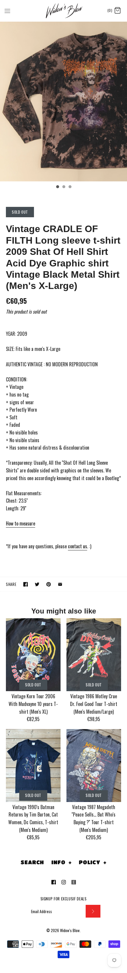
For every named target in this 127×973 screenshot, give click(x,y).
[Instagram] (63, 882)
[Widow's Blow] (64, 10)
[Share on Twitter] (37, 584)
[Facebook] (53, 882)
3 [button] (70, 187)
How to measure (20, 523)
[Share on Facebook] (25, 584)
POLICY (93, 862)
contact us (77, 546)
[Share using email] (60, 584)
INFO (61, 862)
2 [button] (63, 187)
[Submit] (93, 911)
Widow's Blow (70, 930)
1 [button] (57, 187)
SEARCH (32, 862)
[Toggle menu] (7, 10)
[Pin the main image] (48, 584)
